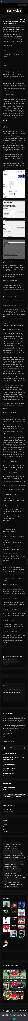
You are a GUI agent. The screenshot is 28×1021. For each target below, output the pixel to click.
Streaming (16, 882)
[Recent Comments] (17, 748)
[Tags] (24, 748)
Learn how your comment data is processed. (13, 691)
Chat (12, 1010)
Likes (11, 955)
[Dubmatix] (6, 943)
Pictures (18, 871)
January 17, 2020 (7, 765)
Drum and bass (16, 850)
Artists (7, 1010)
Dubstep (20, 853)
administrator (8, 656)
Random (23, 955)
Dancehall (7, 850)
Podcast (14, 873)
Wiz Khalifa (15, 886)
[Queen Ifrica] (6, 904)
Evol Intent (7, 855)
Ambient (7, 844)
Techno (7, 884)
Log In (12, 1012)
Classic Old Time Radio (9, 787)
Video (20, 884)
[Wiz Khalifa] (13, 933)
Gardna (16, 857)
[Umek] (21, 934)
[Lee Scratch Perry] (13, 904)
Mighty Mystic (8, 866)
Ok (14, 1019)
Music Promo (8, 868)
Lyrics (22, 864)
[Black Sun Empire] (21, 920)
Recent (17, 955)
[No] (26, 1016)
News (22, 656)
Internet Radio (19, 862)
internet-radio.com (9, 862)
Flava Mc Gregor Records (18, 855)
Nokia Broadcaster (12, 659)
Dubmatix (12, 853)
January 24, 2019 (7, 770)
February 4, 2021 (7, 754)
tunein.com (6, 664)
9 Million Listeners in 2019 (9, 764)
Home (3, 1010)
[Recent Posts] (4, 748)
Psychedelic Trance (9, 875)
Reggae (22, 877)
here (8, 741)
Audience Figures (16, 844)
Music (4, 829)
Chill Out (15, 848)
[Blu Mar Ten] (13, 919)
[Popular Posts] (11, 748)
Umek (13, 884)
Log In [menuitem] (2, 1)
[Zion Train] (13, 911)
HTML (5, 659)
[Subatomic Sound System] (21, 904)
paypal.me (9, 733)
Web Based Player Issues (8, 773)
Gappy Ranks (8, 857)
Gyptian (7, 859)
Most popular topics (7, 809)
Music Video (17, 868)
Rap (15, 877)
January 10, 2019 (7, 775)
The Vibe (5, 824)
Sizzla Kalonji (8, 882)
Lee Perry (14, 864)
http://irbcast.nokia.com (15, 29)
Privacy (7, 1012)
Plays (6, 955)
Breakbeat (7, 848)
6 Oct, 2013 (16, 656)
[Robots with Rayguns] (21, 912)
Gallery (16, 1010)
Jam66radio (6, 789)
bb (3, 792)
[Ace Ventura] (21, 927)
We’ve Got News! (7, 120)
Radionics (5, 827)
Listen (20, 1010)
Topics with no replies (8, 811)
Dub (6, 853)
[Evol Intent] (6, 928)
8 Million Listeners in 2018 (9, 769)
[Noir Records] (6, 920)
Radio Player (15, 662)
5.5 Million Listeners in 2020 (9, 753)
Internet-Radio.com (7, 439)
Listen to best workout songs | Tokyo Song (14, 794)
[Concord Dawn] (13, 926)
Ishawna (7, 864)
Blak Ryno (15, 846)
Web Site (5, 831)
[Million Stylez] (6, 911)
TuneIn (12, 31)
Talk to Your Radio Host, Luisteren (12, 796)
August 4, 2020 (7, 761)
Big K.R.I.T (7, 846)
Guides (23, 857)
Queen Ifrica (19, 875)
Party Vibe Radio (7, 662)
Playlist (7, 873)
